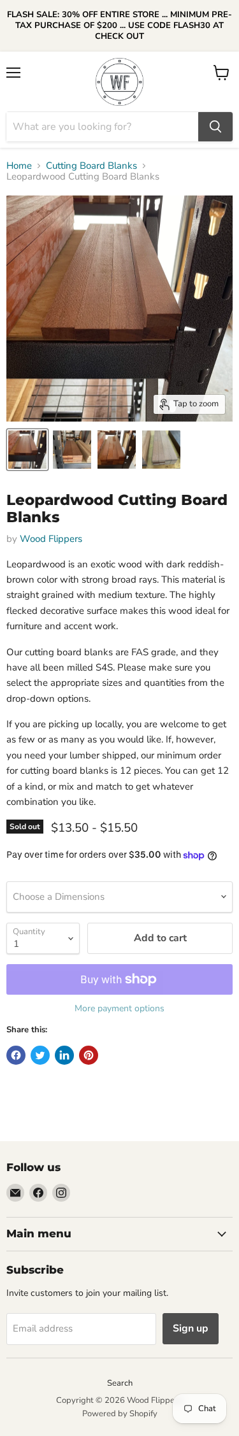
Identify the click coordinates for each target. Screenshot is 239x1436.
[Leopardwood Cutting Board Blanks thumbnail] (27, 449)
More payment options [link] (119, 1009)
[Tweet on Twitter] (40, 1055)
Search (120, 1383)
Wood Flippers (51, 538)
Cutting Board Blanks (91, 165)
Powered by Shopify (119, 1413)
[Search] (215, 126)
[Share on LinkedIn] (64, 1055)
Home (19, 165)
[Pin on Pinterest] (88, 1055)
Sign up (190, 1328)
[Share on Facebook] (15, 1055)
